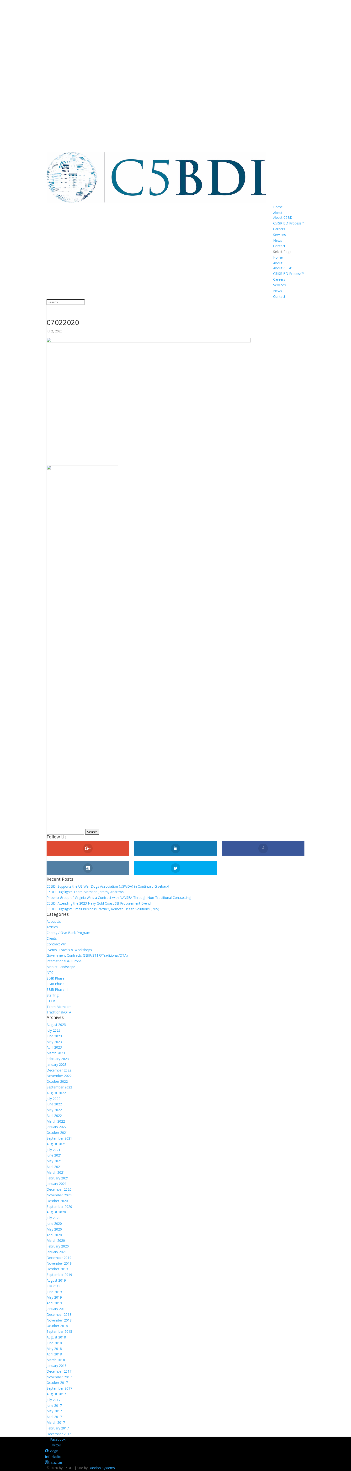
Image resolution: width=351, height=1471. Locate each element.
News (277, 240)
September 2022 (59, 1087)
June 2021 (54, 1155)
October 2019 (57, 1269)
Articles (52, 927)
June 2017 (54, 1405)
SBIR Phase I (56, 978)
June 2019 (54, 1292)
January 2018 (57, 1365)
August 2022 (56, 1093)
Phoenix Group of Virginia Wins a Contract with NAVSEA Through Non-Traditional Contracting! (119, 897)
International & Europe (64, 961)
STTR (51, 1001)
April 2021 (54, 1166)
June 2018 (54, 1343)
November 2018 (59, 1320)
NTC (50, 972)
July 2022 (53, 1098)
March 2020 (56, 1240)
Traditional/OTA (59, 1012)
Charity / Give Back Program (68, 932)
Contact (279, 246)
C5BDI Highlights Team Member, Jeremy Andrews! (85, 892)
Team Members (59, 1006)
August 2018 (56, 1337)
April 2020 (54, 1235)
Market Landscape (61, 967)
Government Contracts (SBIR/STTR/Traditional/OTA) (87, 955)
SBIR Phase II (57, 983)
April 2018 (54, 1354)
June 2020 (54, 1223)
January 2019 (57, 1308)
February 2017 (58, 1428)
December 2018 (59, 1314)
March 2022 (56, 1121)
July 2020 (53, 1217)
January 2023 (57, 1064)
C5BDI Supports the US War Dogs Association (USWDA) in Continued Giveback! (108, 886)
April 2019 (54, 1303)
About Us (54, 921)
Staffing (52, 995)
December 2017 (59, 1371)
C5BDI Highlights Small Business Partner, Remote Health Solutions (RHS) (103, 909)
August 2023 (56, 1024)
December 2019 (59, 1257)
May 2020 (54, 1229)
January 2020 (57, 1252)
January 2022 (57, 1127)
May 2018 (54, 1348)
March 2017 (56, 1422)
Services (279, 234)
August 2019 (56, 1280)
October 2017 (57, 1382)
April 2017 (54, 1416)
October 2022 (57, 1081)
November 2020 (59, 1195)
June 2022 (54, 1104)
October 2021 (57, 1132)
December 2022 (59, 1070)
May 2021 (54, 1161)
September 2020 (59, 1206)
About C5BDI (283, 217)
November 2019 (59, 1263)
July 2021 (53, 1149)
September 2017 (59, 1388)
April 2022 (54, 1115)
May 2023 (54, 1041)
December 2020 (59, 1189)
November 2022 (59, 1075)
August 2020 (56, 1212)
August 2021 (56, 1144)
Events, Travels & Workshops (69, 950)
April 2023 (54, 1047)
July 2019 (53, 1286)
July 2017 (53, 1399)
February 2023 (58, 1058)
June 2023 (54, 1036)
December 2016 (59, 1434)
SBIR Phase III (57, 989)
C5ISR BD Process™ (288, 223)
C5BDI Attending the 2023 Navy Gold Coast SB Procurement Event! (99, 903)
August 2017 (56, 1394)
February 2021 (58, 1178)
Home (278, 207)
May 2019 (54, 1297)
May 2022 (54, 1110)
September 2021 (59, 1138)
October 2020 (57, 1201)
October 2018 (57, 1325)
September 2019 (59, 1274)
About (277, 212)
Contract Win (57, 944)
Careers (279, 229)
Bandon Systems (102, 1468)
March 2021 (56, 1172)
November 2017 (59, 1377)
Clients (52, 938)
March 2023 (56, 1053)
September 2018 (59, 1331)
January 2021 (57, 1183)
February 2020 (58, 1246)
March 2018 (56, 1360)
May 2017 (54, 1411)
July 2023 (53, 1030)
